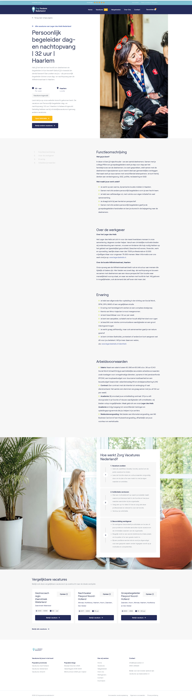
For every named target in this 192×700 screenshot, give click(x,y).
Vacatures (99, 9)
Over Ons (127, 9)
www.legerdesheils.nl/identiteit (114, 344)
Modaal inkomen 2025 (72, 666)
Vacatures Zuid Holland (40, 666)
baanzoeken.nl (144, 674)
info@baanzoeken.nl (136, 663)
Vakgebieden (116, 9)
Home (90, 9)
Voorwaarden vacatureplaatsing (118, 695)
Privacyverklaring (152, 695)
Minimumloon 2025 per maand (75, 672)
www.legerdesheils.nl (117, 257)
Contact (137, 9)
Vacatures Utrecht (38, 672)
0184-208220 (134, 666)
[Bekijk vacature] (53, 605)
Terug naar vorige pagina (43, 18)
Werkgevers (102, 675)
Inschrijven (101, 681)
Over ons (101, 672)
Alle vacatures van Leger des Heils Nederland (53, 26)
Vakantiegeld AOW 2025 (73, 669)
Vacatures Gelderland (40, 669)
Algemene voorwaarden (137, 695)
